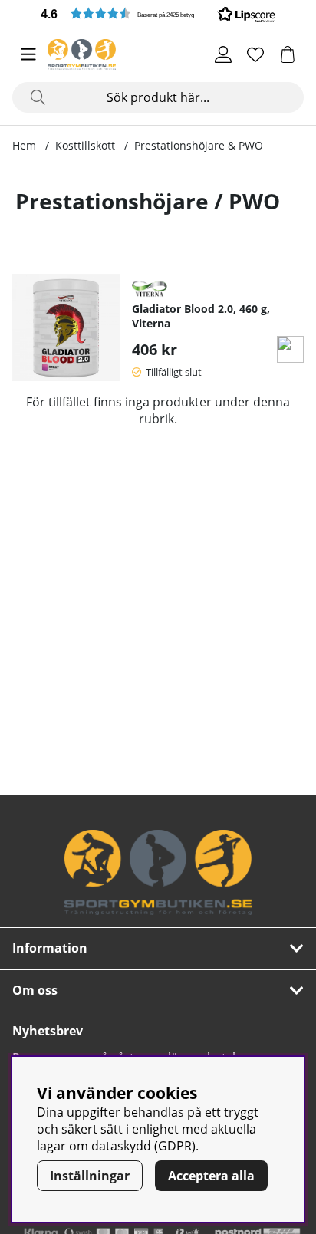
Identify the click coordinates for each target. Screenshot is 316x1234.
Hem (24, 145)
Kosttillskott (85, 145)
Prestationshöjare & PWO (198, 145)
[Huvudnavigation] (28, 54)
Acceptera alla (211, 1175)
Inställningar (90, 1175)
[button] (158, 13)
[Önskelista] (255, 54)
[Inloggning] (223, 54)
